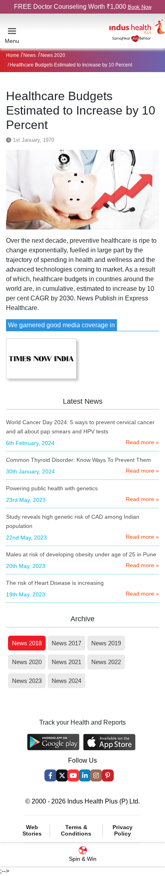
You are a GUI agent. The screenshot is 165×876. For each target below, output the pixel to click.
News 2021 (66, 662)
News (29, 55)
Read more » (142, 442)
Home (12, 55)
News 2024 (66, 680)
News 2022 (106, 662)
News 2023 (27, 680)
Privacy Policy (123, 830)
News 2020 (52, 55)
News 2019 (106, 643)
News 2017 (66, 643)
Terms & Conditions (76, 830)
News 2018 (27, 643)
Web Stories (32, 830)
